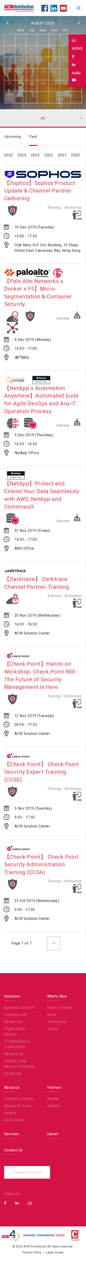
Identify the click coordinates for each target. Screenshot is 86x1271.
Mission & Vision (18, 1106)
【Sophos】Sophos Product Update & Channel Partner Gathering (39, 191)
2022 (48, 155)
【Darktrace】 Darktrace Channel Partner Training (36, 583)
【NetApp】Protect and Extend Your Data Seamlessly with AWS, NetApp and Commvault (41, 495)
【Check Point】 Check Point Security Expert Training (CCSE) (41, 772)
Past (33, 136)
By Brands (12, 1073)
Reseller (53, 1099)
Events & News (59, 1007)
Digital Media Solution (14, 1031)
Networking (13, 1054)
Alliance (53, 1106)
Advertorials (57, 1021)
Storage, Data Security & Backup (19, 1064)
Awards (10, 1113)
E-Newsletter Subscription (27, 1172)
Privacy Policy (32, 1252)
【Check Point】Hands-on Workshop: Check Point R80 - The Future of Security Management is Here (41, 675)
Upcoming (12, 136)
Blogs (51, 1014)
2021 (62, 155)
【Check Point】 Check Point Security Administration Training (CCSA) (41, 864)
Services (11, 1134)
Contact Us (13, 1150)
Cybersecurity (15, 1014)
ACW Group (14, 1120)
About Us (12, 1087)
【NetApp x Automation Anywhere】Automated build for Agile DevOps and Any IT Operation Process (41, 400)
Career (52, 1134)
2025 (8, 155)
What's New (57, 996)
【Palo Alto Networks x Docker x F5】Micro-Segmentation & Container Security (38, 293)
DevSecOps (13, 1021)
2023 (35, 155)
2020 (75, 155)
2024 (21, 155)
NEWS (77, 48)
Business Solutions (20, 1007)
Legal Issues (55, 1252)
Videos (52, 1029)
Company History (18, 1099)
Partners (54, 1087)
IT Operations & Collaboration (17, 1044)
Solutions (12, 996)
